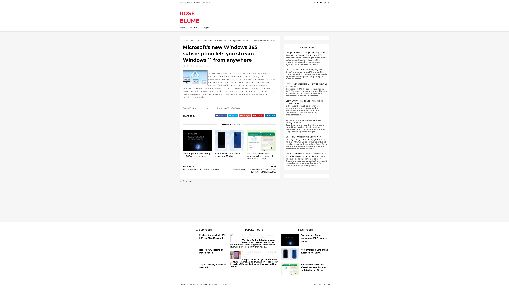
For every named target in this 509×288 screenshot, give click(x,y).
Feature (193, 28)
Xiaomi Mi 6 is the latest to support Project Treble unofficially (258, 236)
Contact (197, 3)
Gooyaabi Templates (219, 284)
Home (182, 3)
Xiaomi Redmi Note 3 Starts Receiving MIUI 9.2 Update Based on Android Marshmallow (306, 155)
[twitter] (321, 2)
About (189, 3)
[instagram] (328, 2)
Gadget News (195, 41)
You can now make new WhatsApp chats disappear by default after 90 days (261, 156)
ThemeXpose (193, 284)
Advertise (206, 3)
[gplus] (325, 2)
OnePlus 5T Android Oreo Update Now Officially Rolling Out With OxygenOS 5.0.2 (305, 138)
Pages (206, 28)
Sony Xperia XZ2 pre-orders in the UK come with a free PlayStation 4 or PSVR (259, 254)
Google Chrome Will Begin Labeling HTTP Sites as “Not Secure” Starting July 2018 (305, 54)
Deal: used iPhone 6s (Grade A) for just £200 (306, 69)
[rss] (314, 2)
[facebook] (317, 2)
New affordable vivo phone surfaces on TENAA (227, 154)
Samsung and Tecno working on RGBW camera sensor (196, 154)
